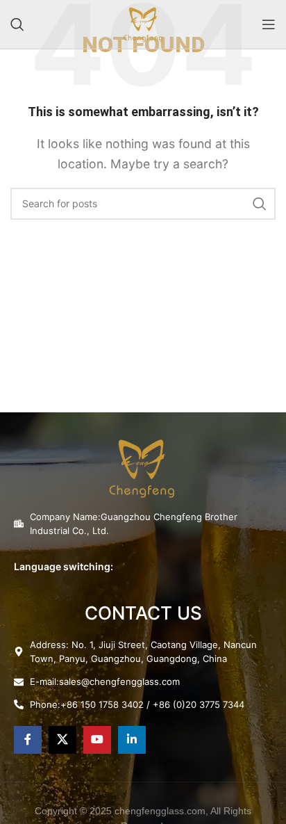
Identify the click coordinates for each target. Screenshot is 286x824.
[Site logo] (143, 23)
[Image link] (141, 467)
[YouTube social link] (97, 740)
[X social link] (62, 740)
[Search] (17, 24)
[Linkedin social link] (132, 740)
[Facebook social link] (28, 740)
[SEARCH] (260, 204)
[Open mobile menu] (269, 24)
